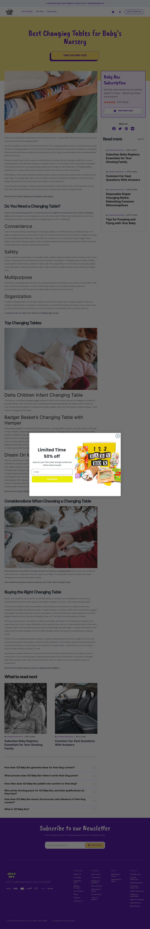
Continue (52, 479)
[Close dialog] (118, 436)
